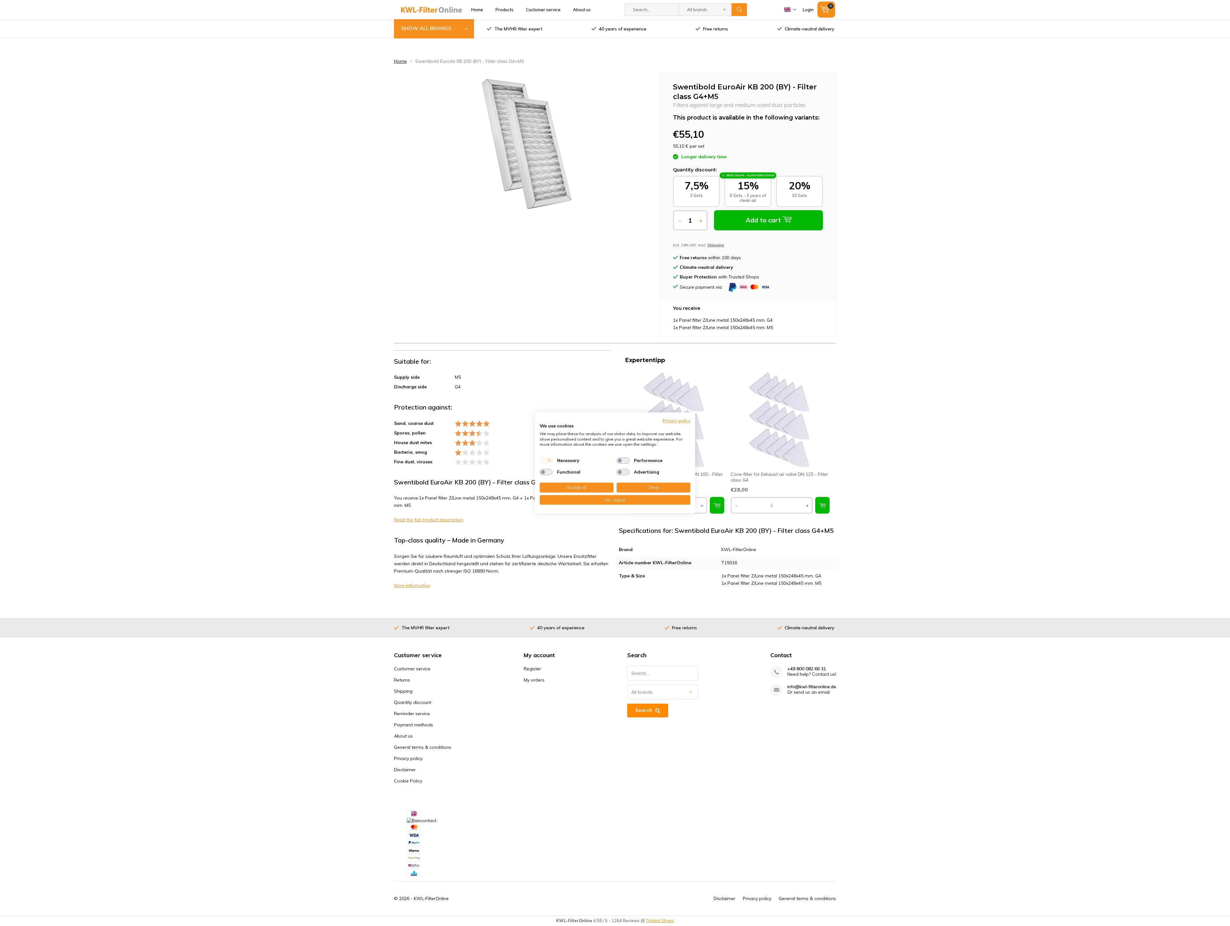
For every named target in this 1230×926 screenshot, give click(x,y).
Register (532, 669)
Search (739, 9)
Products (504, 9)
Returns (402, 680)
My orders (534, 680)
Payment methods (413, 725)
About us (582, 9)
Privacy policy (408, 758)
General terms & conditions (422, 747)
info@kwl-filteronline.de (811, 687)
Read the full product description (428, 520)
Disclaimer (405, 770)
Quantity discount (412, 702)
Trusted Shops (660, 920)
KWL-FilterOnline (431, 898)
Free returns (715, 29)
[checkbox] (546, 460)
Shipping (403, 691)
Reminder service (412, 713)
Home (477, 9)
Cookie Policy (408, 781)
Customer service (543, 9)
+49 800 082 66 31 (806, 669)
